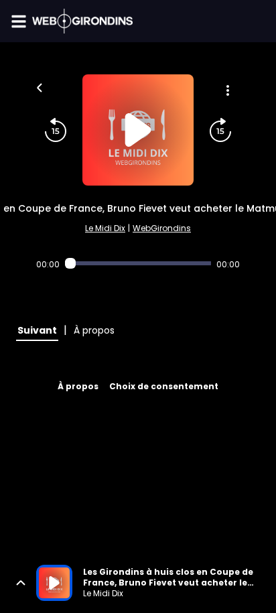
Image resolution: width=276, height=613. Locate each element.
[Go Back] (39, 86)
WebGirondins (162, 228)
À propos (78, 386)
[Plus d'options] (228, 90)
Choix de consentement (163, 386)
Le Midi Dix (105, 228)
